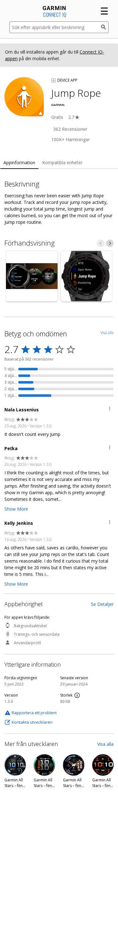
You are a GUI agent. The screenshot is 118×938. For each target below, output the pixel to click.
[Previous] (100, 243)
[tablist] (59, 163)
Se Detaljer (102, 604)
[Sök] (105, 27)
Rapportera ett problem (34, 712)
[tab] (19, 163)
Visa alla (105, 744)
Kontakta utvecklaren (32, 722)
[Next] (110, 243)
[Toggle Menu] (109, 409)
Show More (16, 509)
